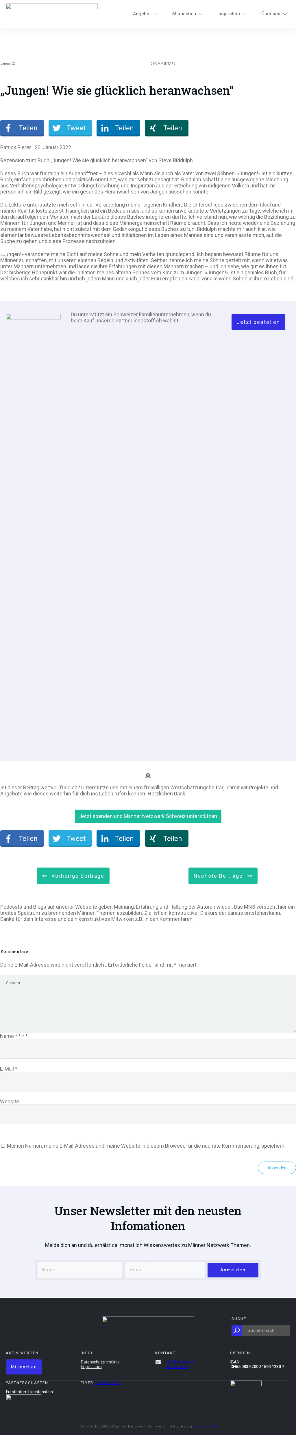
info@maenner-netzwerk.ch (180, 1364)
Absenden (276, 1167)
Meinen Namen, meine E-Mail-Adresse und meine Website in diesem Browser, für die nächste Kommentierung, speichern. (146, 1146)
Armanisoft (205, 1426)
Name (14, 1036)
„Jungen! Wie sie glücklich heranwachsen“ (117, 90)
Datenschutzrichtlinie (100, 1362)
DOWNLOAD (108, 1383)
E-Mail (8, 1069)
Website (9, 1101)
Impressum (91, 1366)
